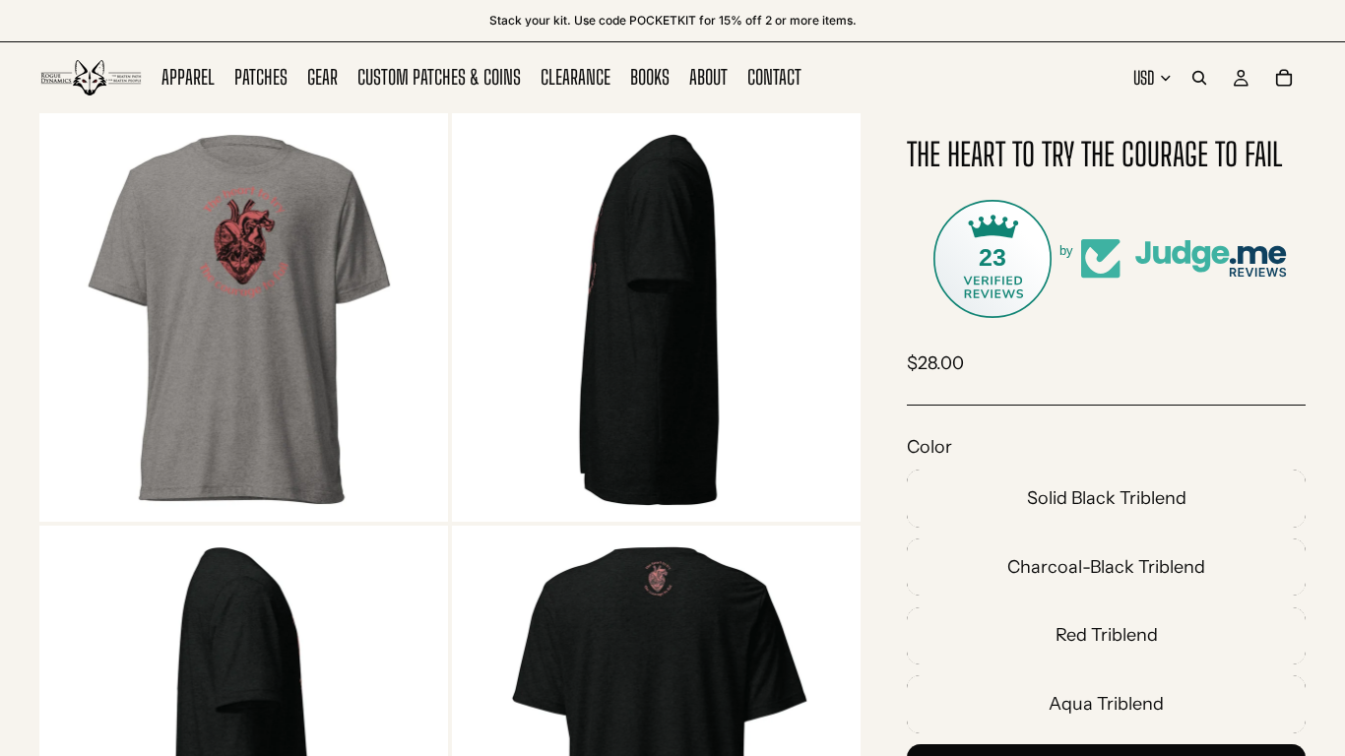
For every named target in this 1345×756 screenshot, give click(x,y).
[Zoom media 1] (243, 317)
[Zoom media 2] (656, 317)
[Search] (1199, 77)
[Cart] (1284, 77)
